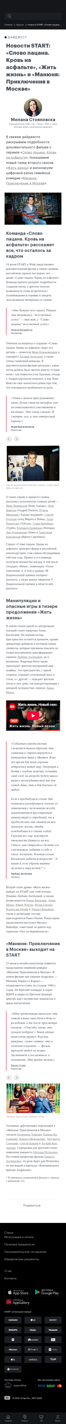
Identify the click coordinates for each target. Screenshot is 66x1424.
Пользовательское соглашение (25, 1251)
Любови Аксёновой (29, 657)
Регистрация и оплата (18, 1237)
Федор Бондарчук (21, 330)
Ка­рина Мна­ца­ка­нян (32, 1139)
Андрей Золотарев (31, 356)
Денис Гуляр (18, 1065)
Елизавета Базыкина (29, 528)
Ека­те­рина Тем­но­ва (29, 1134)
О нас (8, 1270)
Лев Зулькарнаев (16, 532)
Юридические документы (21, 1259)
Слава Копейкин (43, 523)
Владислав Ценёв (17, 909)
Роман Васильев (36, 900)
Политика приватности (19, 1244)
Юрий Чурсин (24, 905)
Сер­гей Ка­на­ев (29, 1143)
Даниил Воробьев (42, 909)
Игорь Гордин (43, 905)
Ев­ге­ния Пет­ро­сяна (45, 1152)
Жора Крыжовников (44, 352)
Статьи (8, 1232)
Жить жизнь (17, 168)
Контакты (10, 1278)
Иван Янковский (16, 506)
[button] (9, 439)
